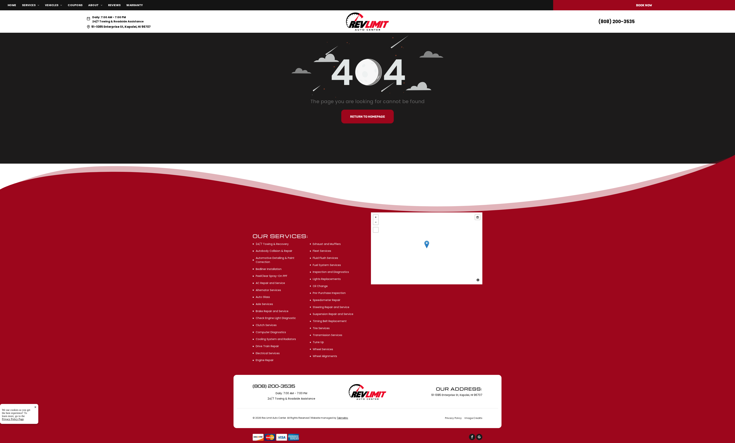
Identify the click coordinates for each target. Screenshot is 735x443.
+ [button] (375, 217)
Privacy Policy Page (13, 419)
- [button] (375, 222)
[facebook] (472, 437)
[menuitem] (15, 5)
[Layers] (477, 217)
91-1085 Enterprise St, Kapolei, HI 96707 (121, 27)
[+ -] (426, 248)
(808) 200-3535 (616, 21)
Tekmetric (342, 417)
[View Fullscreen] (375, 229)
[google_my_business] (479, 437)
